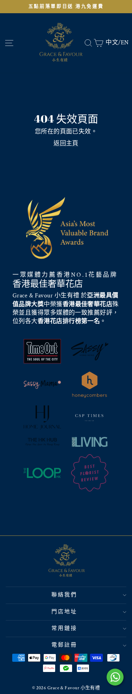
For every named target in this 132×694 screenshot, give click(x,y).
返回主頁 (66, 143)
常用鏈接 (64, 628)
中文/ (113, 42)
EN (125, 42)
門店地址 (64, 611)
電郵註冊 (64, 645)
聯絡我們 (64, 594)
